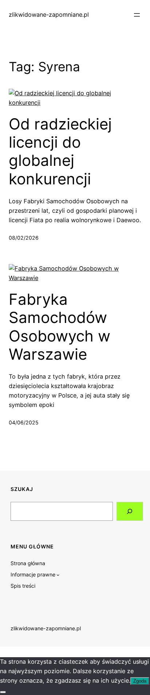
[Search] (130, 511)
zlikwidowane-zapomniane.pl (49, 14)
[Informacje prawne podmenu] (58, 574)
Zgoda (139, 681)
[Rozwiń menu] (137, 15)
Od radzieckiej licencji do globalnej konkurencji (60, 151)
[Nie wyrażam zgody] (3, 692)
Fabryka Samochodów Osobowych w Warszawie (59, 326)
